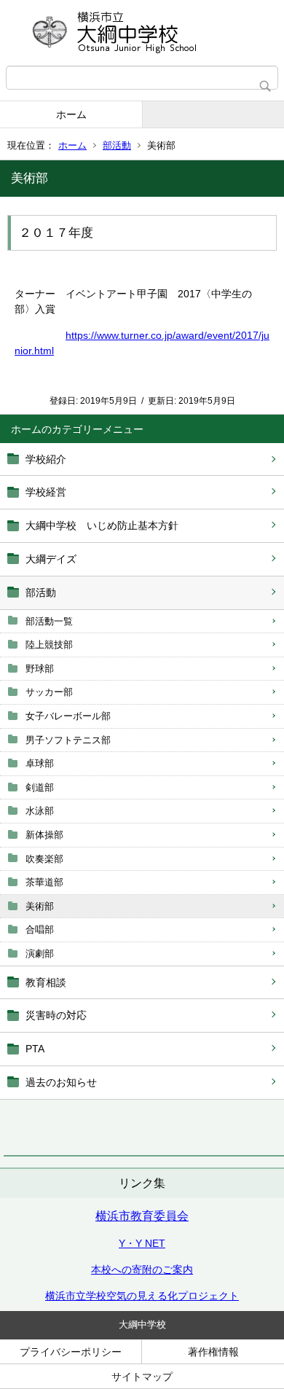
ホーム (71, 114)
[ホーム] (142, 33)
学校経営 (45, 492)
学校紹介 (45, 459)
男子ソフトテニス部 (68, 740)
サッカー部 (49, 691)
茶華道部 (44, 882)
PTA (34, 1049)
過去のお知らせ (61, 1082)
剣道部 (39, 787)
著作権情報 (213, 1352)
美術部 (39, 906)
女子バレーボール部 (68, 716)
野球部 (39, 668)
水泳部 (39, 810)
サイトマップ (142, 1376)
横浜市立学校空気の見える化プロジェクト (142, 1296)
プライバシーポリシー (71, 1352)
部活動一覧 (49, 621)
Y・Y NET (142, 1243)
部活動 (117, 145)
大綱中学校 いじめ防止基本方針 (101, 525)
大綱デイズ (50, 559)
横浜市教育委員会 (142, 1216)
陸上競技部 (49, 644)
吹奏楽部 (44, 858)
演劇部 (39, 953)
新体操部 (44, 834)
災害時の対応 (56, 1015)
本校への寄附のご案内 (142, 1269)
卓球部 (39, 763)
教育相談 (45, 982)
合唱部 (39, 929)
